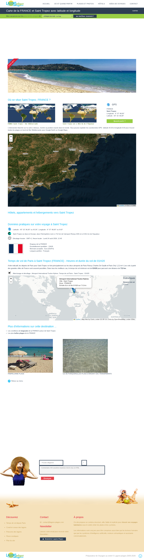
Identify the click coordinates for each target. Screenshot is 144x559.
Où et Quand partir (63, 4)
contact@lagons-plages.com (53, 522)
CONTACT (134, 4)
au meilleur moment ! (85, 16)
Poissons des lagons (14, 532)
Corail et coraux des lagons (16, 527)
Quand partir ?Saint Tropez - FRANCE (119, 121)
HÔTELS (101, 4)
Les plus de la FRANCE (21, 333)
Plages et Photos (85, 4)
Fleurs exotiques (12, 536)
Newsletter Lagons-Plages (53, 539)
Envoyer (47, 478)
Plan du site (10, 540)
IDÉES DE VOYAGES (117, 4)
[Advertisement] (72, 38)
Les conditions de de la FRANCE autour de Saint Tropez (32, 331)
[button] (11, 136)
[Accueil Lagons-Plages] (15, 3)
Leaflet (121, 205)
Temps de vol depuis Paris (16, 523)
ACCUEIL (46, 4)
